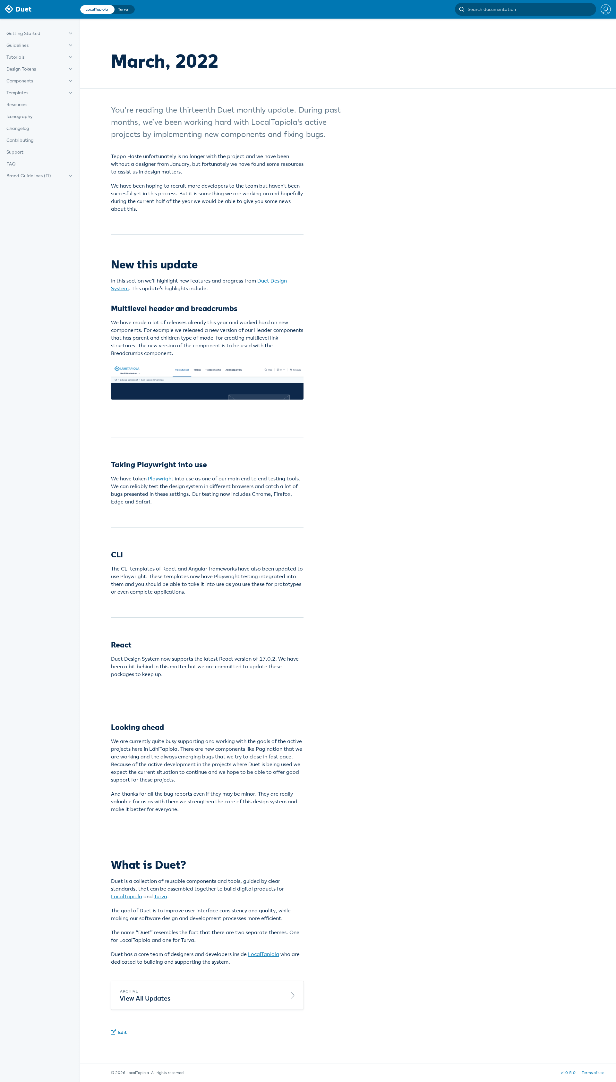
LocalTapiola (126, 896)
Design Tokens (21, 69)
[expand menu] (71, 33)
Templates (17, 93)
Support (14, 152)
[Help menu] (603, 9)
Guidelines (17, 45)
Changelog (17, 128)
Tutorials (15, 57)
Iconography (19, 116)
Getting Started (23, 33)
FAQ (11, 164)
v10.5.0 (568, 1072)
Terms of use (593, 1072)
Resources (16, 104)
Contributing (19, 140)
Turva (160, 896)
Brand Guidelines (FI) (28, 176)
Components (19, 81)
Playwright (161, 478)
